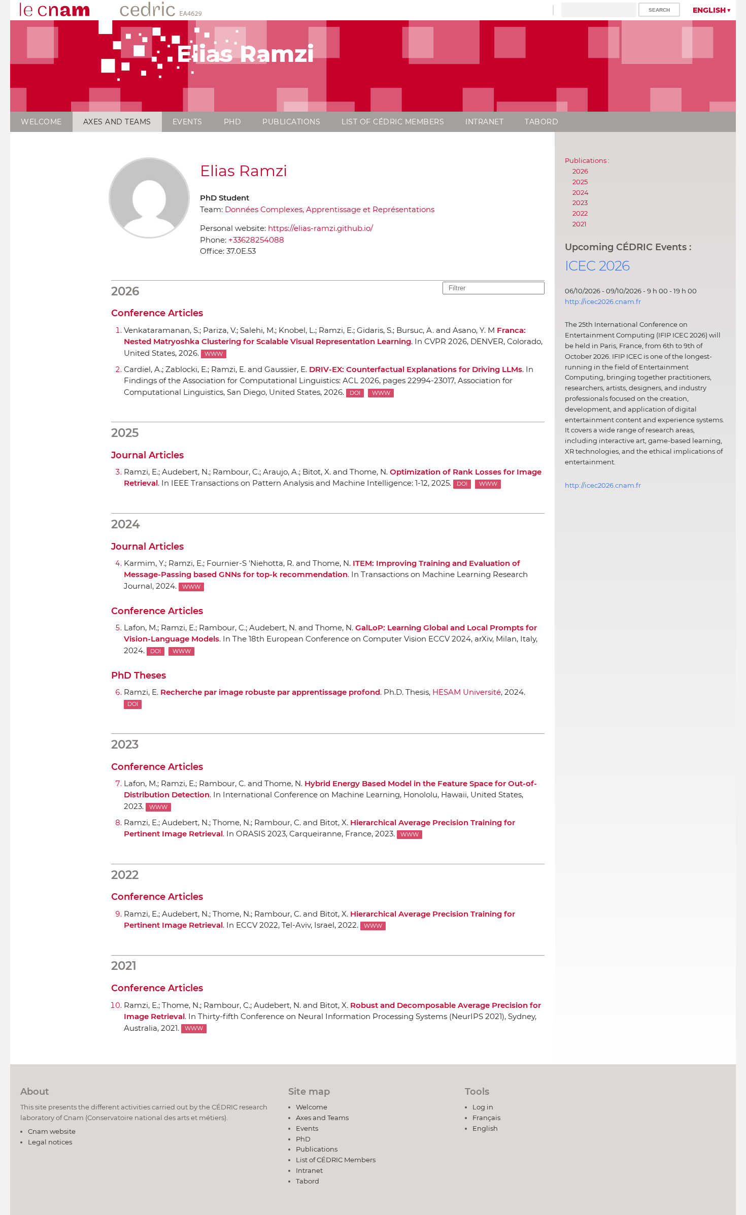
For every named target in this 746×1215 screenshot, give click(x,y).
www (214, 354)
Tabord (541, 121)
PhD (233, 121)
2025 (580, 182)
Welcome (41, 121)
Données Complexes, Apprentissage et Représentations (329, 209)
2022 (580, 213)
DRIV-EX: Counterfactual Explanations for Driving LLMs (415, 369)
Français (486, 1117)
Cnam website (52, 1131)
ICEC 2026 (597, 265)
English (709, 10)
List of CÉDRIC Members (393, 121)
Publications (291, 121)
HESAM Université (466, 692)
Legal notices (50, 1142)
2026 (580, 171)
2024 (580, 192)
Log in (482, 1107)
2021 (579, 224)
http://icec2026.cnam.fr (603, 301)
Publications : (587, 160)
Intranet (484, 121)
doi (355, 393)
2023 (580, 202)
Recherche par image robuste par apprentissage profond (270, 692)
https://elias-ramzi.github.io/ (320, 228)
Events (187, 121)
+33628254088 (256, 240)
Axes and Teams (117, 121)
